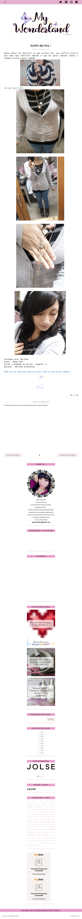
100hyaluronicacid (31, 802)
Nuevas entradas (13, 455)
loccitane (40, 829)
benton (38, 804)
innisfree (37, 819)
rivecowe (53, 835)
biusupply (44, 804)
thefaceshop (51, 840)
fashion (53, 814)
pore (47, 832)
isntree (43, 819)
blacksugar (52, 804)
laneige (29, 829)
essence (40, 814)
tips (31, 843)
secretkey (45, 838)
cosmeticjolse (41, 812)
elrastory (29, 814)
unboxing (29, 845)
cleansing (47, 809)
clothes (53, 809)
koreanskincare (42, 826)
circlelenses (35, 809)
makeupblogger (31, 832)
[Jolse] (41, 769)
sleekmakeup (30, 840)
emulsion (34, 814)
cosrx (46, 812)
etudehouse (46, 814)
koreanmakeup (31, 826)
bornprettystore (39, 806)
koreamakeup (42, 824)
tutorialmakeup (51, 843)
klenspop (34, 824)
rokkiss (28, 838)
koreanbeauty (51, 824)
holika (35, 817)
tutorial (44, 843)
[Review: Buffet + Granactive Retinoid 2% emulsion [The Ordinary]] (41, 705)
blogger (30, 806)
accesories (43, 801)
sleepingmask (38, 840)
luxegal (46, 829)
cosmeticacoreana (31, 812)
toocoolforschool (37, 843)
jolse (48, 819)
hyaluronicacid (51, 817)
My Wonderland (13, 916)
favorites (29, 817)
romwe (34, 838)
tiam (28, 843)
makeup (52, 829)
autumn (53, 801)
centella (48, 807)
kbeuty (28, 824)
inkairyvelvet (30, 819)
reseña (38, 835)
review (45, 835)
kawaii (53, 819)
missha (40, 832)
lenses (34, 829)
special (45, 840)
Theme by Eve (75, 916)
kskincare (51, 826)
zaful (38, 845)
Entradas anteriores (67, 455)
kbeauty (30, 821)
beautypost (30, 804)
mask (36, 832)
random (31, 835)
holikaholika (42, 817)
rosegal (40, 838)
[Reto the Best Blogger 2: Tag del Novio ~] (41, 637)
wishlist (35, 845)
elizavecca (51, 811)
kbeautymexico (49, 821)
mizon (44, 832)
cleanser (41, 809)
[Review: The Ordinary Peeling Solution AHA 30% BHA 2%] (41, 675)
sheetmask (52, 838)
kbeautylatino (38, 821)
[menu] (5, 2)
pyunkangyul (52, 832)
